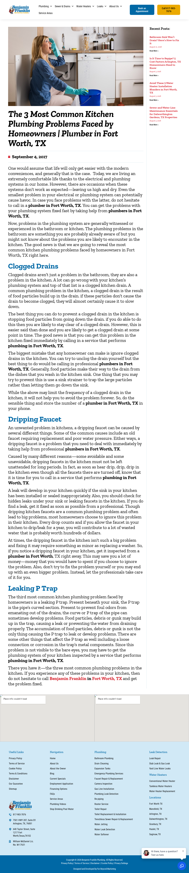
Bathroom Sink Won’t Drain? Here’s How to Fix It (164, 40)
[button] (142, 10)
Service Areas (46, 13)
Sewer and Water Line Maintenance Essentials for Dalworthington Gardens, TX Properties (164, 112)
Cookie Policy (107, 863)
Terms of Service (81, 863)
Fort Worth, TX (107, 678)
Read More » (154, 51)
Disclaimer (95, 863)
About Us (114, 6)
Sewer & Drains (62, 6)
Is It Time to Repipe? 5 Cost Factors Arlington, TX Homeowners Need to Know (165, 63)
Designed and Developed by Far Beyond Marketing (94, 869)
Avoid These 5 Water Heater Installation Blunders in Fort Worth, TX (163, 87)
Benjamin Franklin (68, 678)
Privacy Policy (67, 863)
